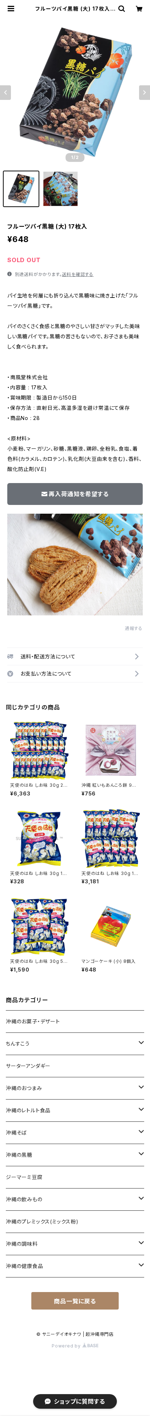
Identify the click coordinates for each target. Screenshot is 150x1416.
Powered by (67, 1346)
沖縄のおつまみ (24, 1088)
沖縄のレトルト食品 (28, 1110)
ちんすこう (18, 1043)
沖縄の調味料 (22, 1244)
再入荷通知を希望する (78, 494)
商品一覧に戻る (75, 1301)
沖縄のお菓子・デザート (33, 1021)
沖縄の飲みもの (24, 1199)
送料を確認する (78, 274)
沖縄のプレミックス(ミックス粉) (42, 1221)
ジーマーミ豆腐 (24, 1177)
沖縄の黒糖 (19, 1155)
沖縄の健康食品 (24, 1266)
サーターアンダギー (28, 1066)
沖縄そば (16, 1132)
